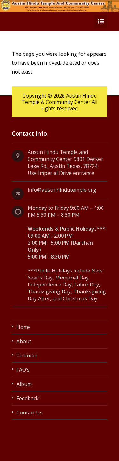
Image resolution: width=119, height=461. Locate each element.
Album (24, 384)
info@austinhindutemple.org (62, 189)
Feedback (28, 398)
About (24, 341)
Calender (27, 355)
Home (24, 326)
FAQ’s (23, 369)
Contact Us (30, 412)
